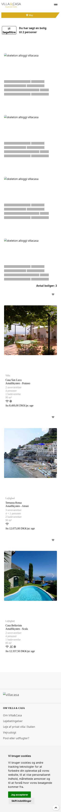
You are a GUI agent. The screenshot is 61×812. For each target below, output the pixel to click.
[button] (8, 330)
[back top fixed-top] (56, 807)
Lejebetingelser (13, 721)
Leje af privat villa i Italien (19, 727)
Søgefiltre (9, 32)
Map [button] (30, 15)
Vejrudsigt (9, 732)
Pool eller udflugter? (16, 738)
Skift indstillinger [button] (21, 800)
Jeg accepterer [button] (19, 794)
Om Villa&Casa (12, 715)
